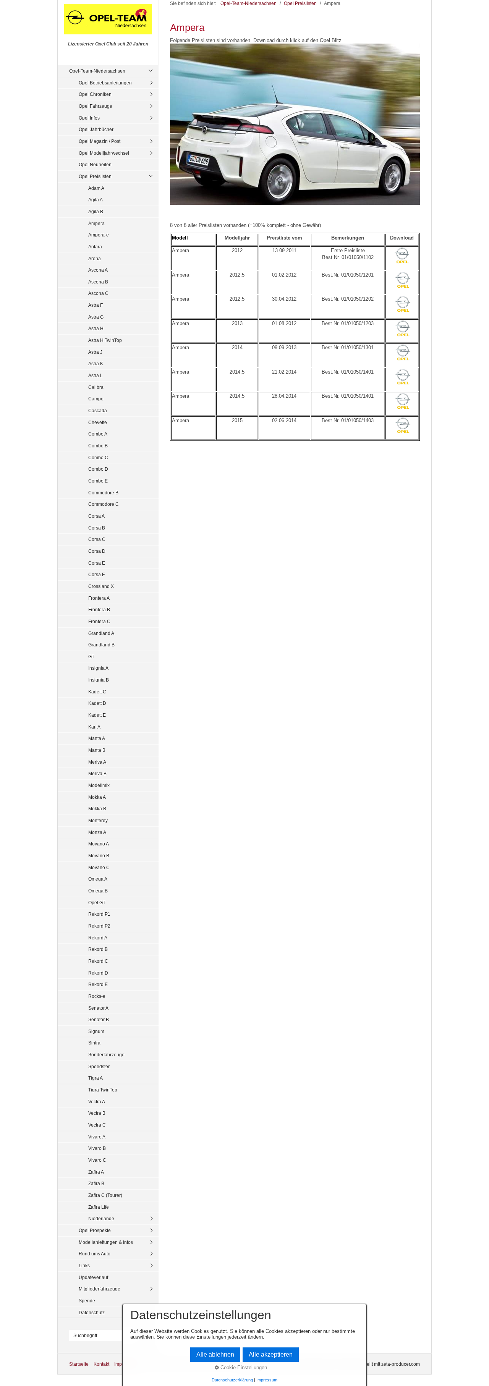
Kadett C (97, 691)
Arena (94, 258)
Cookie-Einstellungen (243, 1367)
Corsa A (96, 515)
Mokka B (97, 808)
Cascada (97, 410)
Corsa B (96, 527)
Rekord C (98, 961)
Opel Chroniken (95, 94)
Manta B (96, 750)
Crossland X (101, 586)
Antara (95, 246)
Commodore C (103, 504)
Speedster (99, 1066)
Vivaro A (96, 1136)
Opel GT (96, 902)
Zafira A (96, 1171)
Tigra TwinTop (102, 1089)
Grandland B (101, 644)
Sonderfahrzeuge (106, 1054)
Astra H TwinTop (105, 340)
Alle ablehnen (215, 1354)
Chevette (97, 422)
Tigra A (95, 1077)
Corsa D (96, 551)
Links (84, 1265)
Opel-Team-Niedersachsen (97, 70)
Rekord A (97, 937)
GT (91, 656)
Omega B (98, 890)
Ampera (96, 223)
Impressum (266, 1380)
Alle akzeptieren (271, 1354)
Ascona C (98, 293)
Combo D (98, 468)
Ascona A (98, 269)
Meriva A (97, 761)
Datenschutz (92, 1312)
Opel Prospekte (95, 1230)
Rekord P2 (99, 925)
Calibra (96, 387)
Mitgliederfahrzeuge (99, 1288)
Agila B (95, 211)
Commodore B (103, 492)
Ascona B (98, 281)
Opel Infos (89, 117)
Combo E (98, 480)
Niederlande (101, 1218)
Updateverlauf (93, 1277)
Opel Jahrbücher (96, 129)
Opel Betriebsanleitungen (105, 82)
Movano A (98, 843)
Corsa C (96, 539)
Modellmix (99, 785)
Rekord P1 (99, 914)
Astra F (95, 305)
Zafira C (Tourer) (105, 1195)
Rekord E (98, 984)
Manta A (96, 738)
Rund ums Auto (94, 1253)
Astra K (95, 363)
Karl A (94, 726)
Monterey (98, 820)
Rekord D (98, 972)
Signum (96, 1031)
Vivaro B (97, 1148)
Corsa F (96, 574)
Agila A (95, 199)
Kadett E (97, 714)
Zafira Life (98, 1207)
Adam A (96, 188)
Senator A (98, 1007)
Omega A (97, 878)
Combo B (98, 445)
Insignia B (98, 679)
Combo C (98, 457)
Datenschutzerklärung (232, 1380)
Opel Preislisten (95, 176)
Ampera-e (98, 234)
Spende (87, 1300)
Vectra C (97, 1124)
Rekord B (98, 949)
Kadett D (97, 703)
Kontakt (101, 1364)
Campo (96, 398)
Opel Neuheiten (95, 164)
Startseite (79, 1364)
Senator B (98, 1019)
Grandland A (101, 633)
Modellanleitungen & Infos (106, 1242)
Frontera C (99, 621)
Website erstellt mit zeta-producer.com (380, 1364)
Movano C (99, 867)
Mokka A (97, 797)
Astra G (96, 316)
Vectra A (96, 1101)
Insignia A (98, 667)
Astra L (95, 375)
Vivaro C (97, 1160)
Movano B (98, 855)
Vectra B (96, 1113)
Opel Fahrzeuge (95, 106)
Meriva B (97, 773)
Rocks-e (96, 996)
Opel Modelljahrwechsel (104, 153)
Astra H (96, 328)
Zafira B (96, 1183)
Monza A (97, 832)
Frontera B (99, 609)
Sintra (94, 1042)
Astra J (95, 352)
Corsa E (96, 562)
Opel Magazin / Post (99, 141)
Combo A (97, 433)
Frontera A (99, 598)
